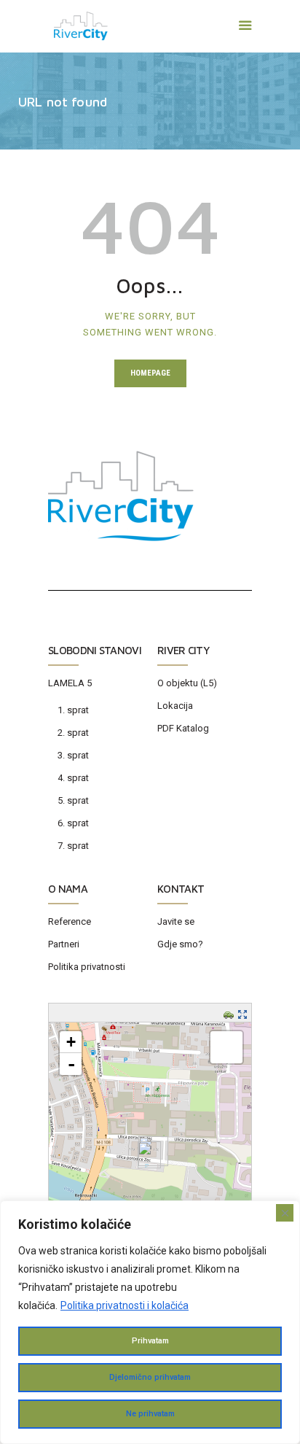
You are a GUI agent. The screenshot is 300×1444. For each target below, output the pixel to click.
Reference (69, 921)
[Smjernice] (230, 1014)
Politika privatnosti (86, 966)
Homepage (150, 373)
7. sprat (73, 845)
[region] (150, 1322)
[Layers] (226, 1047)
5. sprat (73, 800)
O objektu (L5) (187, 683)
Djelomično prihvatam (150, 1377)
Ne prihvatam (150, 1413)
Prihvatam (150, 1341)
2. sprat (73, 732)
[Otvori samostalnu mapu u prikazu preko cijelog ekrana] (244, 1014)
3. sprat (73, 755)
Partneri (63, 944)
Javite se (175, 921)
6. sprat (73, 823)
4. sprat (73, 777)
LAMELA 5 (70, 683)
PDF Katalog (183, 728)
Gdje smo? (180, 944)
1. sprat (73, 709)
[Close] (284, 1213)
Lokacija (175, 705)
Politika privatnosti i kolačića (124, 1305)
